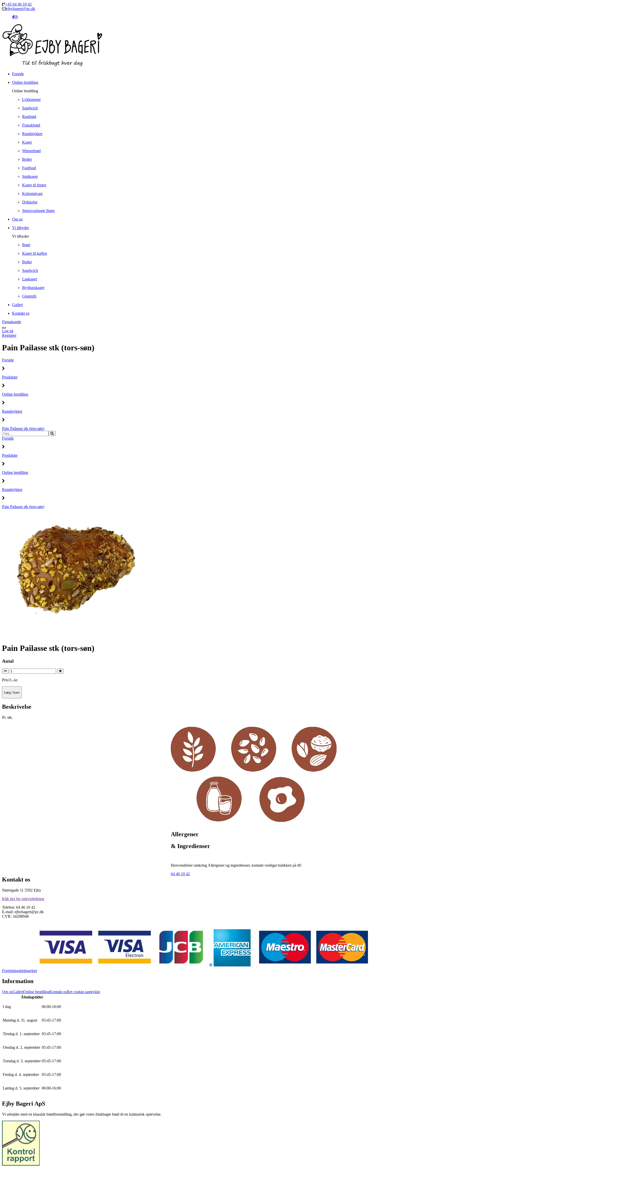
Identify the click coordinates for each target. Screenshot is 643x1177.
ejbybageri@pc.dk (20, 9)
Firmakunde (11, 322)
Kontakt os (58, 992)
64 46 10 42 (180, 874)
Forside (8, 360)
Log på (7, 331)
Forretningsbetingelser (19, 971)
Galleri (18, 992)
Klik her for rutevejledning (23, 899)
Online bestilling (15, 394)
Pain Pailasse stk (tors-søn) (23, 428)
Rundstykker (12, 411)
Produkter (10, 377)
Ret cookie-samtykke (83, 992)
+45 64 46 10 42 (18, 4)
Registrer (9, 335)
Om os (7, 992)
